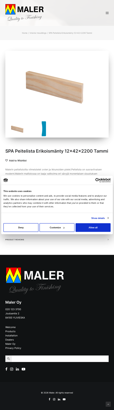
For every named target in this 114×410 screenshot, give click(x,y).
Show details (98, 218)
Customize (55, 227)
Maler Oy (10, 343)
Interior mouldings (38, 33)
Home (24, 33)
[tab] (57, 239)
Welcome (10, 327)
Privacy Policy (13, 348)
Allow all (93, 227)
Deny (21, 227)
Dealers (9, 339)
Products (10, 331)
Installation (11, 335)
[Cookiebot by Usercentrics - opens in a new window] (98, 180)
